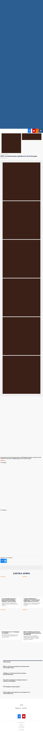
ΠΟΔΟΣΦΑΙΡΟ (2, 154)
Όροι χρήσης (21, 724)
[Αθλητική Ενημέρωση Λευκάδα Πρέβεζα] (0, 130)
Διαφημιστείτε (18, 708)
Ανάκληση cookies (21, 727)
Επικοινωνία (24, 708)
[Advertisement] (21, 448)
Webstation (22, 729)
